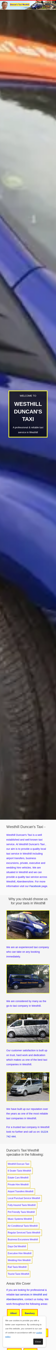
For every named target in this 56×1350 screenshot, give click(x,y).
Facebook (35, 886)
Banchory (30, 1313)
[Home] (28, 5)
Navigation (51, 8)
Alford (13, 1313)
